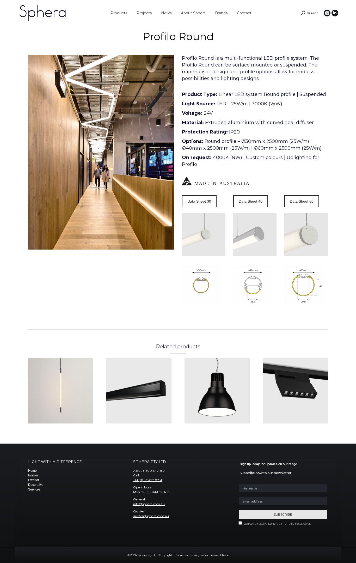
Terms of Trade (219, 555)
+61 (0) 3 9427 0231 (147, 480)
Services (34, 489)
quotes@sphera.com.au (151, 516)
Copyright (165, 555)
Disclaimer (181, 555)
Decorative (36, 485)
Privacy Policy (199, 555)
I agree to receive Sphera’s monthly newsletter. (277, 523)
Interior (33, 475)
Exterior (33, 480)
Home (32, 471)
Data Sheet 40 (250, 201)
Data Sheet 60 (302, 201)
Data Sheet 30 (199, 201)
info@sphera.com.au (149, 504)
